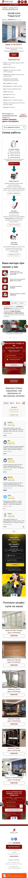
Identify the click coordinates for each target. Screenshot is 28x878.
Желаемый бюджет (15, 359)
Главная (4, 8)
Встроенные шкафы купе (10, 9)
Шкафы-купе (13, 8)
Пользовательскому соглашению (14, 570)
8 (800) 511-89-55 (15, 153)
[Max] (15, 595)
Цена (5, 303)
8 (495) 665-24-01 (15, 155)
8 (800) (14, 843)
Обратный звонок (14, 846)
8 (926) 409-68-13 (15, 157)
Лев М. (9, 495)
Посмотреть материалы (14, 381)
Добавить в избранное (14, 859)
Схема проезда (14, 856)
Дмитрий (10, 477)
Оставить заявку (14, 163)
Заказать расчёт (14, 55)
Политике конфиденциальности (14, 569)
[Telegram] (13, 595)
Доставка (14, 303)
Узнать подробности (23, 115)
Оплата (21, 303)
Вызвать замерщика (14, 193)
